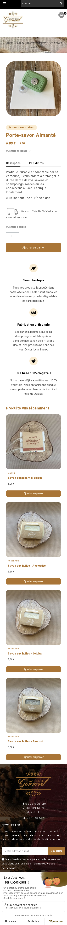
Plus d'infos (36, 163)
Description (13, 163)
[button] (33, 247)
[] (60, 3)
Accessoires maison (21, 127)
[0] (61, 14)
